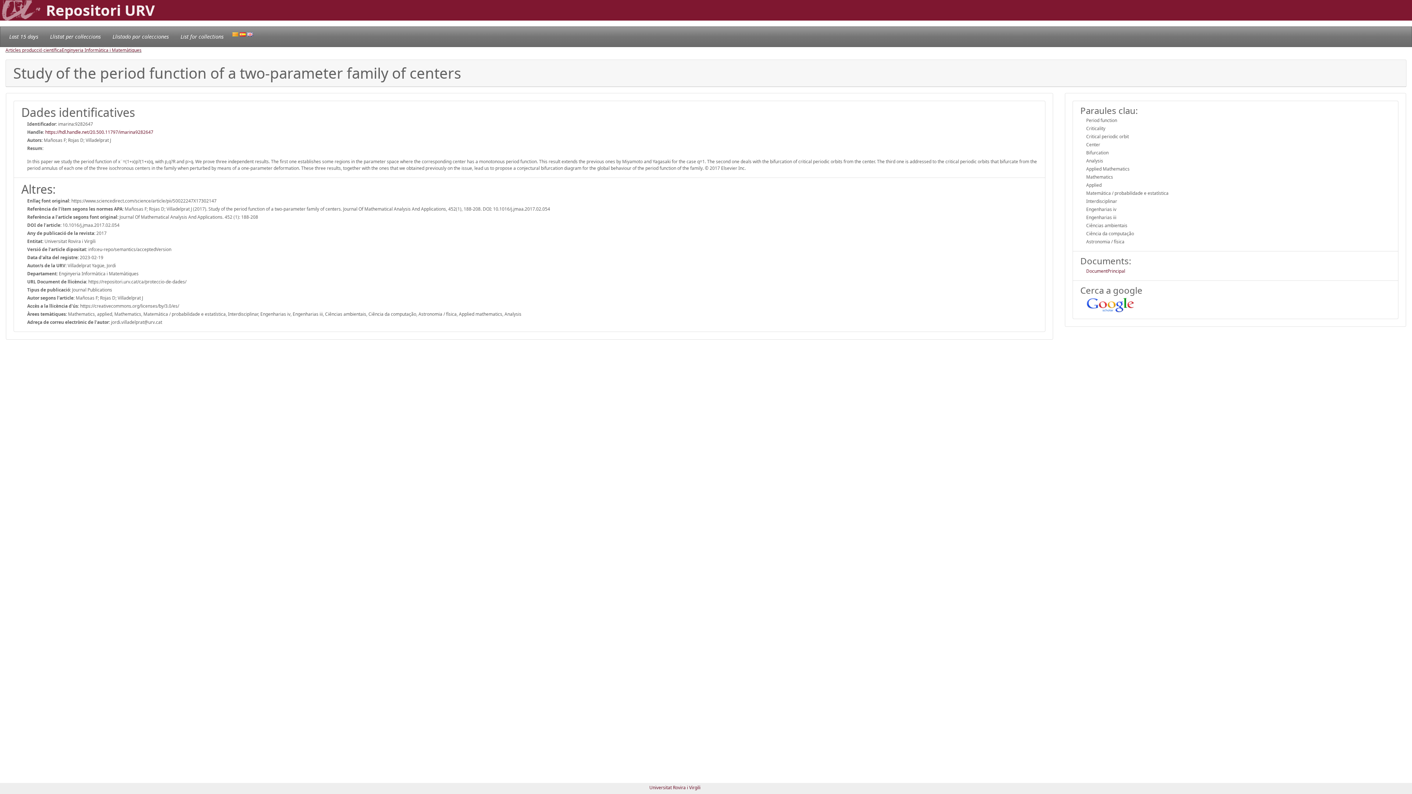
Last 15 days (23, 36)
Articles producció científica (34, 50)
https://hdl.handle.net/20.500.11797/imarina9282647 (99, 132)
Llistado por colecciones (141, 36)
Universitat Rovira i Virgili (674, 787)
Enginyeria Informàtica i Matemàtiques (102, 50)
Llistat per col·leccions (75, 36)
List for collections (202, 36)
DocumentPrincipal (1105, 271)
